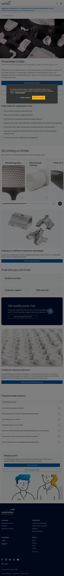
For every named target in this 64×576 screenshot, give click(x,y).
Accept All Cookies (38, 97)
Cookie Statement (20, 93)
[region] (32, 93)
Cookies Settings (25, 97)
